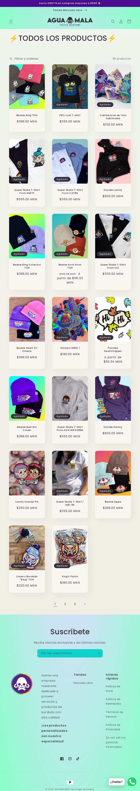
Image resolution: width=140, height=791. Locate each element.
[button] (11, 21)
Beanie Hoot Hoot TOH (70, 266)
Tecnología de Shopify (82, 789)
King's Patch (70, 576)
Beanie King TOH (26, 115)
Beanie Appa (113, 501)
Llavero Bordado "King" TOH (27, 578)
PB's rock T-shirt (69, 115)
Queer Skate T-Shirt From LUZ (113, 266)
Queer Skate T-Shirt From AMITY (27, 192)
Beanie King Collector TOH (27, 266)
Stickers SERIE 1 (70, 348)
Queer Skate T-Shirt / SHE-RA (70, 503)
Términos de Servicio (114, 714)
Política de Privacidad (113, 727)
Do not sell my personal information (116, 742)
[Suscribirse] (99, 653)
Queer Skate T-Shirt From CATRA (70, 192)
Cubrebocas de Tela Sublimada (113, 117)
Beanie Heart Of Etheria (27, 350)
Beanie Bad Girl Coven (27, 429)
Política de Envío (113, 689)
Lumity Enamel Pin (27, 501)
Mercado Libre (83, 683)
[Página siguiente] (85, 604)
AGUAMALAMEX (62, 789)
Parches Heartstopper (113, 350)
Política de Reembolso (113, 701)
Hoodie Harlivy (113, 427)
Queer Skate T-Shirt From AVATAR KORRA (70, 429)
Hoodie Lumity (113, 190)
